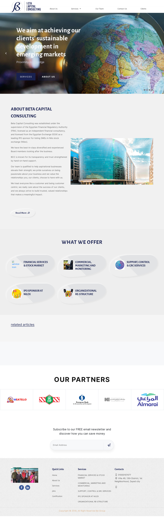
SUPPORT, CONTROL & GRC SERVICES (94, 491)
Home (54, 475)
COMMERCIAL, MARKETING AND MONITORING (92, 484)
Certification (57, 496)
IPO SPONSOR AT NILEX (88, 496)
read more (21, 213)
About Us (56, 480)
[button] (158, 53)
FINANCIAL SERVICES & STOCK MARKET (91, 476)
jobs (54, 491)
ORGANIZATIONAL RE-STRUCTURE (93, 501)
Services (55, 486)
